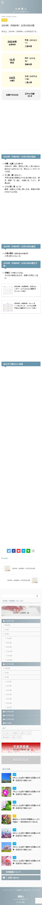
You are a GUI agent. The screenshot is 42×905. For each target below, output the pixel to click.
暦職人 (21, 896)
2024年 (5, 558)
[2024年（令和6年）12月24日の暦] (23, 551)
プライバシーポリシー (8, 890)
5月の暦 (8, 699)
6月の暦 (8, 703)
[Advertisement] (21, 125)
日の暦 (6, 634)
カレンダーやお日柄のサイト (21, 899)
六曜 (22, 733)
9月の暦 (8, 647)
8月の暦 (8, 642)
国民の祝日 (6, 737)
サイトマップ (35, 890)
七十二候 (5, 733)
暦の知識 (8, 723)
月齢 (13, 737)
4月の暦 (8, 694)
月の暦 (6, 629)
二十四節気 (14, 733)
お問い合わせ (26, 890)
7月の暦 (8, 638)
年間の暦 (7, 625)
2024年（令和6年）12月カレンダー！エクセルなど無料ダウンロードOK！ (25, 288)
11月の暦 (9, 655)
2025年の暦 (9, 712)
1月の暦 (8, 681)
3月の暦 (8, 690)
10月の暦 (9, 651)
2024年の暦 (9, 715)
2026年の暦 (9, 621)
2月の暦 (8, 686)
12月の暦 (9, 660)
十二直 (28, 733)
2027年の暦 (9, 664)
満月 (19, 737)
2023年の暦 (9, 719)
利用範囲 (19, 890)
